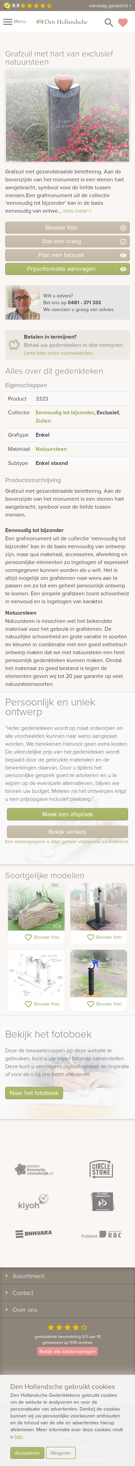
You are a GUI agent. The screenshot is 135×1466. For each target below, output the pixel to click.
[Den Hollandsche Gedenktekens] (62, 21)
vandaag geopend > (110, 5)
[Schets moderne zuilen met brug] (36, 974)
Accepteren (27, 1452)
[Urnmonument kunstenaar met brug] (36, 907)
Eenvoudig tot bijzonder (65, 412)
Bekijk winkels (67, 831)
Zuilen (43, 421)
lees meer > (77, 210)
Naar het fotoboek (34, 1092)
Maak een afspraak (67, 814)
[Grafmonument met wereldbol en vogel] (98, 974)
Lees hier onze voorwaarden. (59, 353)
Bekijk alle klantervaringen (67, 1351)
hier (18, 1436)
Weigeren (61, 1452)
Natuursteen (51, 449)
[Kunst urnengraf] (98, 907)
